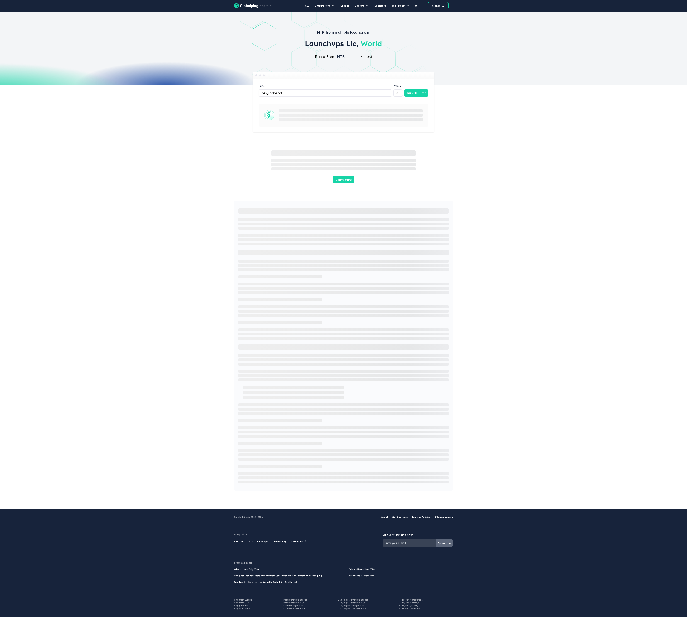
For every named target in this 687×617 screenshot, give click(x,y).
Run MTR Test (416, 93)
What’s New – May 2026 (361, 575)
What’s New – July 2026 (246, 569)
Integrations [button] (322, 5)
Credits (344, 5)
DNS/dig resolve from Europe (353, 599)
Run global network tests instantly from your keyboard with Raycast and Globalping (278, 575)
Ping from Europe (243, 599)
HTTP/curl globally (408, 605)
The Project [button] (398, 5)
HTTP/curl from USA (409, 602)
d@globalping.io (444, 517)
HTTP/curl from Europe (411, 599)
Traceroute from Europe (295, 599)
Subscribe (444, 543)
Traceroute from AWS (294, 608)
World (371, 43)
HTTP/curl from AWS (409, 608)
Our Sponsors (399, 517)
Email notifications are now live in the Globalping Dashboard (265, 582)
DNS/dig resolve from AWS (352, 608)
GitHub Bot (297, 541)
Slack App (262, 541)
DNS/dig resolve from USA (351, 602)
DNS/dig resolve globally (351, 605)
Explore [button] (359, 5)
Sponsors (380, 5)
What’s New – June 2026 (362, 569)
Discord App (279, 541)
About (384, 517)
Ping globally (241, 605)
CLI (307, 5)
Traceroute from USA (293, 602)
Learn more (344, 179)
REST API (239, 541)
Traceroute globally (293, 605)
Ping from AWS (242, 608)
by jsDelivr (265, 6)
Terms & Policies (421, 517)
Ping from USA (241, 602)
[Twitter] (416, 5)
